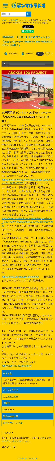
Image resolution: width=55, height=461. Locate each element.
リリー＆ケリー (10, 396)
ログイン (6, 441)
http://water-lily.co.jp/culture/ (16, 365)
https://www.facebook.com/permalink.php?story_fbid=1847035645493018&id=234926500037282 (27, 222)
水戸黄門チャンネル (19, 20)
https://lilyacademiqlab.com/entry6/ (20, 276)
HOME (4, 20)
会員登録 (16, 441)
